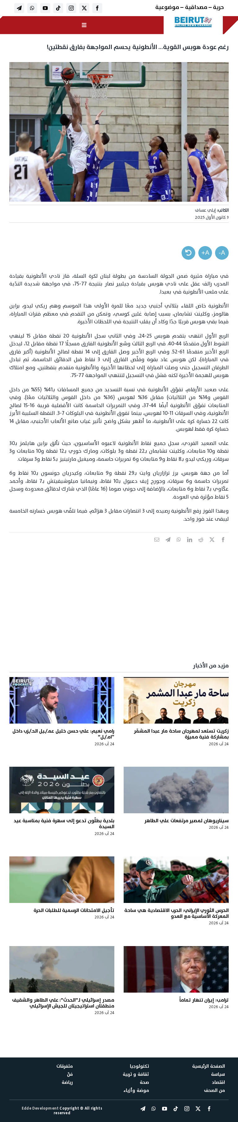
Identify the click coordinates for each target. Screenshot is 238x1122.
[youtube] (45, 8)
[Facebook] (223, 546)
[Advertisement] (119, 610)
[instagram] (71, 8)
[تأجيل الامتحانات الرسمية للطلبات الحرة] (61, 879)
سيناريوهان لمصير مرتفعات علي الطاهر (186, 821)
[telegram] (19, 8)
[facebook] (97, 8)
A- (222, 252)
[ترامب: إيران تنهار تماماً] (176, 969)
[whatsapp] (32, 8)
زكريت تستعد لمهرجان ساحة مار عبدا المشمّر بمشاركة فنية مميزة (181, 734)
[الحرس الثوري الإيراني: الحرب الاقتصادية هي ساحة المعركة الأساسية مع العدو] (176, 879)
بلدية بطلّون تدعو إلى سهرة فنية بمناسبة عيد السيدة (64, 824)
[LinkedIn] (189, 546)
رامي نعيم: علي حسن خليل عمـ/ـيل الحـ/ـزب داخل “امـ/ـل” (63, 734)
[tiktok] (58, 8)
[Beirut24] (193, 19)
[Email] (156, 546)
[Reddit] (200, 546)
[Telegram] (168, 546)
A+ (205, 252)
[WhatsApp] (179, 546)
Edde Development (41, 1108)
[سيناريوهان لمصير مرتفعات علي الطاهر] (176, 790)
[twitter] (84, 8)
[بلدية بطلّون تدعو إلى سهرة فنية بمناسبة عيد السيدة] (61, 790)
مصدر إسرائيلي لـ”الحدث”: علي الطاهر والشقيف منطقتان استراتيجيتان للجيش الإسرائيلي (63, 1003)
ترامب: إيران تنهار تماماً (204, 1000)
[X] (212, 546)
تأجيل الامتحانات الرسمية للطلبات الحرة (73, 910)
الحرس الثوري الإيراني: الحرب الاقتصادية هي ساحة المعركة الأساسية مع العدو (176, 913)
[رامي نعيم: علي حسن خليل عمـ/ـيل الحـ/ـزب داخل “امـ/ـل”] (61, 700)
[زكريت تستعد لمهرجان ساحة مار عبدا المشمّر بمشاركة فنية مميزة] (176, 700)
